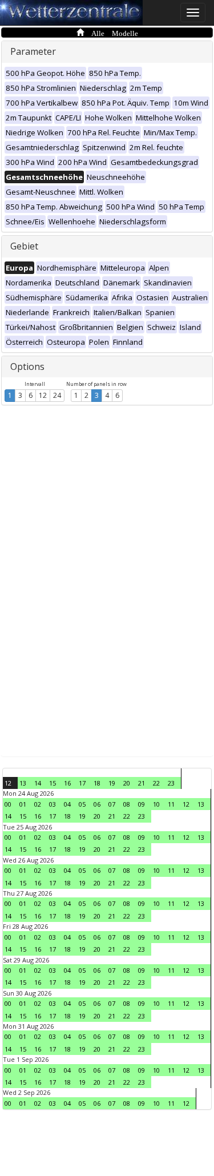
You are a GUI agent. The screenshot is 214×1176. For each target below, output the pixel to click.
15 (52, 783)
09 (141, 804)
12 (43, 395)
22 (156, 783)
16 (67, 783)
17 (82, 783)
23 (171, 783)
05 (82, 804)
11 (171, 804)
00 (8, 804)
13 (22, 783)
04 (67, 804)
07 (111, 804)
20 (126, 783)
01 (22, 804)
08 (126, 804)
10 (156, 804)
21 (141, 783)
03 (52, 804)
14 (37, 783)
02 (37, 804)
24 (57, 395)
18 (97, 783)
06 (97, 804)
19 (111, 783)
